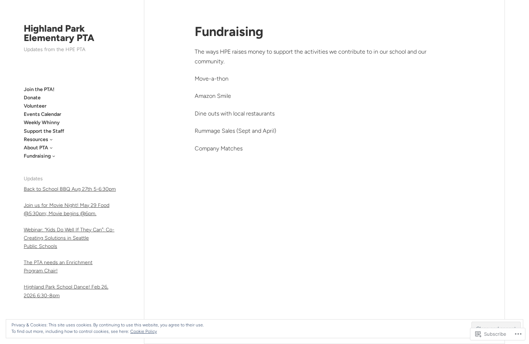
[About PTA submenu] (51, 147)
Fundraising (229, 31)
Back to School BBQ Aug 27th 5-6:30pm (70, 189)
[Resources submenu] (51, 139)
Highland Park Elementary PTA (59, 33)
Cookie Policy (143, 331)
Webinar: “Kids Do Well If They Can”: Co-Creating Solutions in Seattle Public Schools (69, 238)
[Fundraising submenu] (53, 155)
